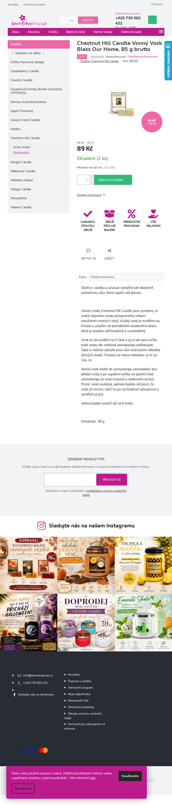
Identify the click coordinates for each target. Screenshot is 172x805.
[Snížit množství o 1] (92, 182)
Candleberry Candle (24, 71)
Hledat (88, 20)
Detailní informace (89, 195)
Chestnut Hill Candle (25, 138)
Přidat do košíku (111, 180)
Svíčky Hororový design (27, 62)
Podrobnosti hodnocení (142, 57)
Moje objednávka (79, 694)
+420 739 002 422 (35, 683)
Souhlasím (130, 776)
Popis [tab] (82, 277)
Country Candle (21, 80)
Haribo (15, 129)
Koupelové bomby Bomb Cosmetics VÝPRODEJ (36, 91)
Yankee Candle (21, 207)
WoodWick (18, 198)
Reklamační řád (78, 701)
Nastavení (23, 788)
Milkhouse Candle (23, 171)
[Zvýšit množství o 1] (92, 177)
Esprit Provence (21, 111)
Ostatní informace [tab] (102, 277)
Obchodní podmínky (81, 707)
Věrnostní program (80, 688)
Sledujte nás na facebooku (36, 695)
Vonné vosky (21, 152)
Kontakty (13, 5)
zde (92, 778)
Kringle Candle (20, 162)
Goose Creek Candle (25, 120)
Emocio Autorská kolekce (28, 102)
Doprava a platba (34, 5)
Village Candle (20, 189)
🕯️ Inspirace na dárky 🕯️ (28, 53)
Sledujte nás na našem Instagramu (92, 525)
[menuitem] (15, 32)
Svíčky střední (21, 147)
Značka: (99, 61)
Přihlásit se (112, 479)
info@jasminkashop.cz (37, 675)
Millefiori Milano (21, 180)
